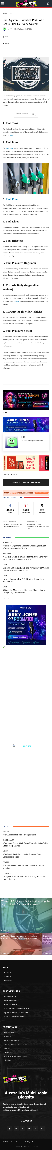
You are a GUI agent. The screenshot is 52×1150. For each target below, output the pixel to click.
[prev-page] (4, 598)
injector (16, 301)
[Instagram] (16, 1128)
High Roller (8, 840)
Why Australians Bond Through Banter (19, 835)
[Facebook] (9, 1128)
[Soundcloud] (29, 1128)
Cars (10, 13)
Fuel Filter (12, 199)
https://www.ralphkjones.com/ (32, 440)
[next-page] (8, 598)
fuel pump (9, 148)
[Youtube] (42, 1128)
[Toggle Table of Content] (32, 114)
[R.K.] (5, 29)
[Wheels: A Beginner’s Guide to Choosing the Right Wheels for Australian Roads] (26, 915)
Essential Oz (8, 831)
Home (5, 13)
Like (10, 504)
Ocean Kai (5, 931)
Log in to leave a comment (26, 482)
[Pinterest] (22, 1128)
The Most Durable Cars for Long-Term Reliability (12, 525)
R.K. (11, 29)
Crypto (6, 862)
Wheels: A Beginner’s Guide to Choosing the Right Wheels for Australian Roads (24, 547)
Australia (7, 542)
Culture (7, 873)
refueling (13, 135)
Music (5, 851)
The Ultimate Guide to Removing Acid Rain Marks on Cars (38, 526)
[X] (35, 1128)
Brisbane (7, 553)
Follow (26, 504)
